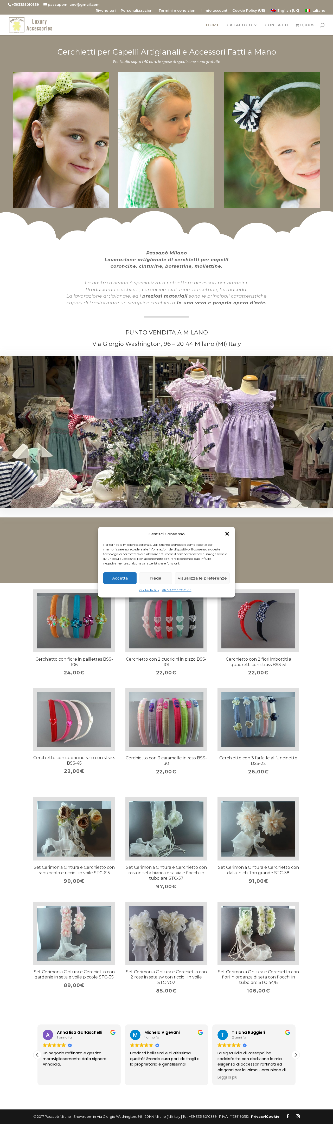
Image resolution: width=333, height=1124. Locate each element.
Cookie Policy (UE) (248, 10)
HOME (213, 25)
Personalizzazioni (137, 10)
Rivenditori (106, 10)
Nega (155, 578)
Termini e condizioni (177, 10)
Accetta (120, 578)
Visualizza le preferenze (202, 578)
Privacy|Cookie (265, 1116)
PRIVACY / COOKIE (176, 590)
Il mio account (214, 10)
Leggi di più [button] (227, 1077)
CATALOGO (240, 25)
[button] (227, 533)
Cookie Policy (149, 590)
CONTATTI (277, 25)
